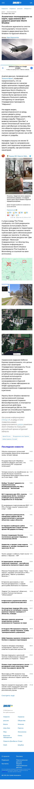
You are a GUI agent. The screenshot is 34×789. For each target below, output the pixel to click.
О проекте (5, 756)
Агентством (7, 78)
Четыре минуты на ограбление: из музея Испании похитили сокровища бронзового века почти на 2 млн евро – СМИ (15, 474)
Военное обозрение (11, 11)
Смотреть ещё (8, 696)
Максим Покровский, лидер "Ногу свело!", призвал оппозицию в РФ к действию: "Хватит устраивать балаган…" (15, 573)
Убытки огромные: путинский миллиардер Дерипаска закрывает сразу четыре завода (15, 453)
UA (31, 3)
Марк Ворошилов (13, 37)
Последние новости (13, 447)
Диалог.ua (4, 771)
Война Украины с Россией (10, 439)
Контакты (5, 764)
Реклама (19, 756)
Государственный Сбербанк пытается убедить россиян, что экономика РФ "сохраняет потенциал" (14, 463)
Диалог (3, 11)
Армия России (6, 436)
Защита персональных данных (21, 765)
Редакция (5, 760)
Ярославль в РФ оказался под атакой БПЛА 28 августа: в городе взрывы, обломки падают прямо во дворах (15, 676)
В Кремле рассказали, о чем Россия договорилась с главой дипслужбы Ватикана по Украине (15, 583)
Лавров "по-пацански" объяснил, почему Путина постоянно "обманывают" (14, 593)
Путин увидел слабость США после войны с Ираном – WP (15, 554)
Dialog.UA (6, 420)
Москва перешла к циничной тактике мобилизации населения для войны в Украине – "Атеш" (15, 656)
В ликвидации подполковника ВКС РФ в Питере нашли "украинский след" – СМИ (15, 507)
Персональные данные (22, 761)
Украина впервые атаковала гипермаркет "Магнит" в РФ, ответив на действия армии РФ (14, 647)
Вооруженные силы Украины (21, 436)
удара (20, 424)
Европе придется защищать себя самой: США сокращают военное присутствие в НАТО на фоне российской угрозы (14, 687)
